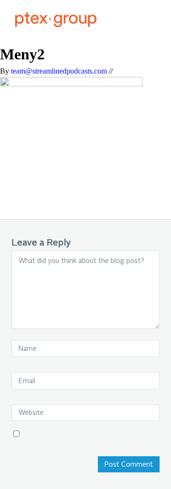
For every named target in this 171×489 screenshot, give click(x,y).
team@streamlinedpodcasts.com (59, 71)
